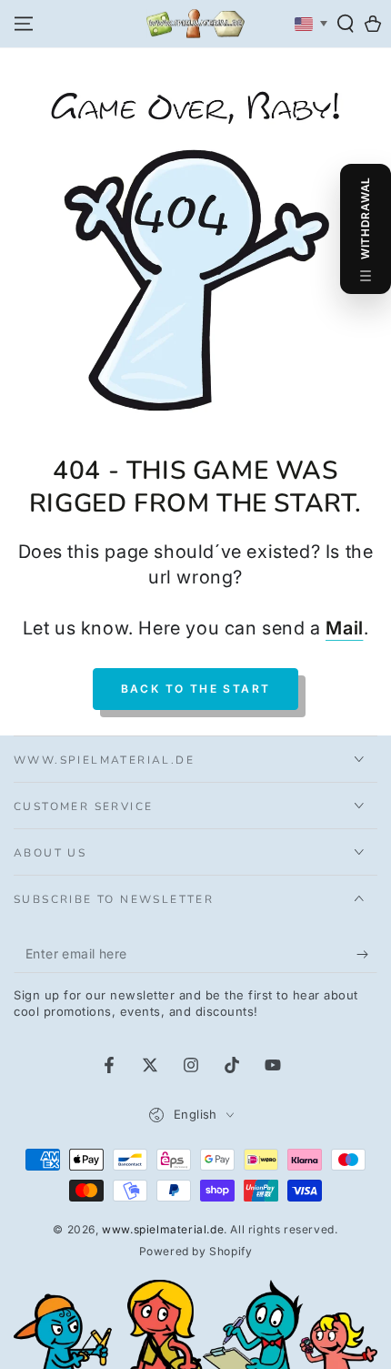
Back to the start (196, 688)
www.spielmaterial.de (163, 1229)
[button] (345, 23)
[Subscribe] (366, 955)
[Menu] (23, 23)
